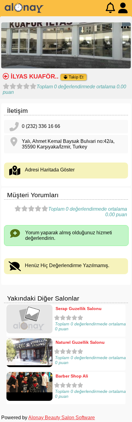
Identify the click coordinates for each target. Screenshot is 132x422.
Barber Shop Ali (72, 376)
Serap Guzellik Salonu (79, 308)
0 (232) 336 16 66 (41, 126)
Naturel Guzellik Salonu (80, 342)
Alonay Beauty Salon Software (61, 417)
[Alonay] (24, 11)
